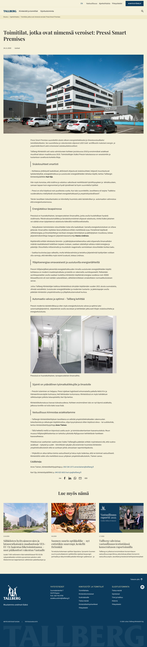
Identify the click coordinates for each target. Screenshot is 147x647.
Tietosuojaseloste (31, 622)
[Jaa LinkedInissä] (70, 478)
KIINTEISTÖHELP (134, 3)
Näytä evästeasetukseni (11, 622)
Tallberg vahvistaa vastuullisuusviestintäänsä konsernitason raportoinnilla (116, 543)
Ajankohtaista (14, 17)
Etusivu (5, 17)
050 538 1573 (68, 467)
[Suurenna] (114, 318)
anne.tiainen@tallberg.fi (84, 467)
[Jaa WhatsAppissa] (75, 478)
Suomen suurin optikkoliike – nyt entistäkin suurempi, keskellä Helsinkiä (70, 543)
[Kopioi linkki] (86, 478)
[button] (142, 11)
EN (82, 3)
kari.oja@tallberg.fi (73, 472)
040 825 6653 (60, 472)
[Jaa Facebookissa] (64, 478)
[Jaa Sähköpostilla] (80, 478)
